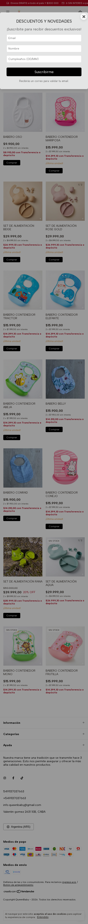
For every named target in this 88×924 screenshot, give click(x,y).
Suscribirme (44, 72)
